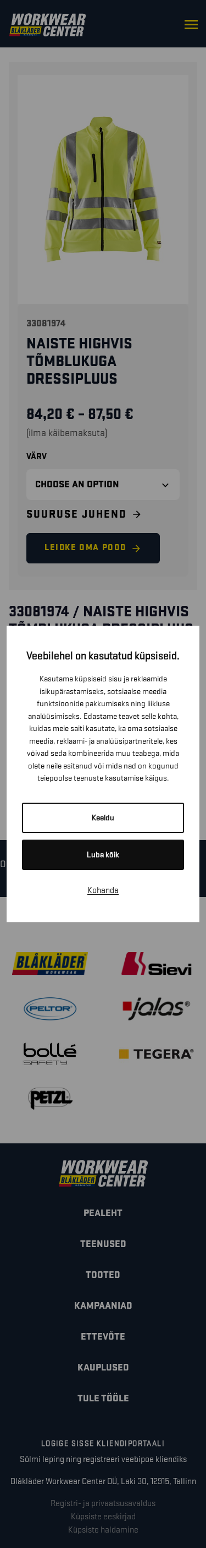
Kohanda (103, 890)
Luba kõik (103, 855)
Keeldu (103, 818)
